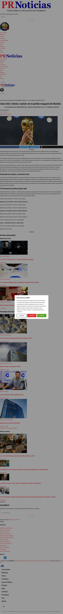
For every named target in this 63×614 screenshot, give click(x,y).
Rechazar (32, 315)
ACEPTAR (41, 315)
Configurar (21, 315)
